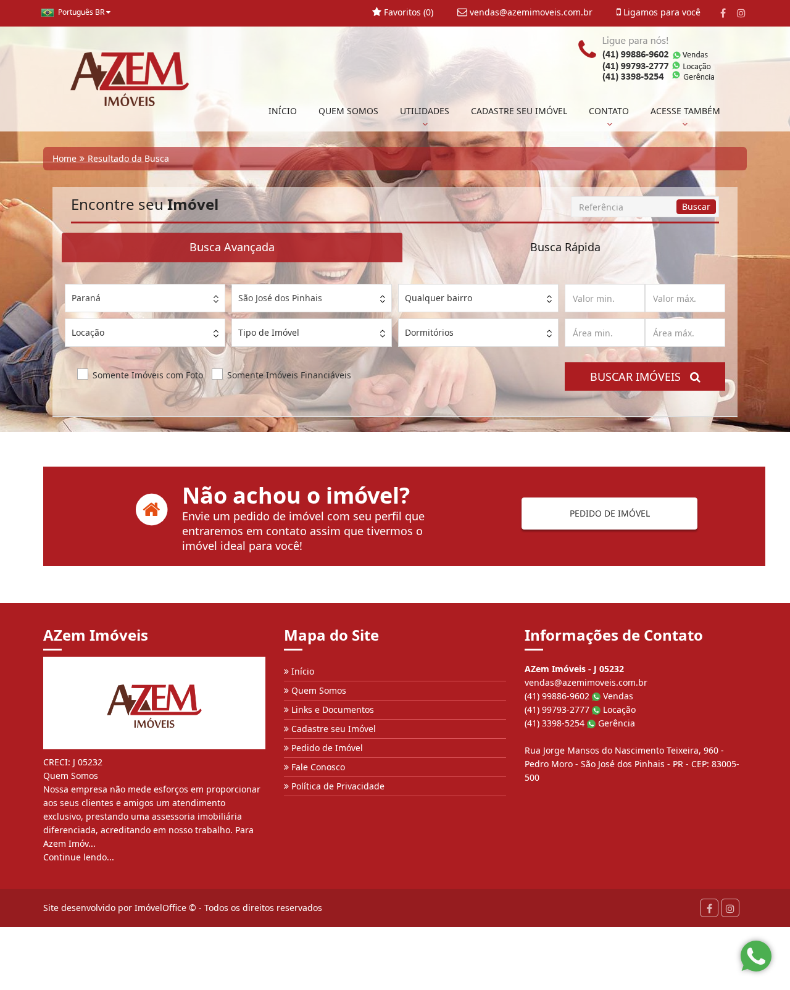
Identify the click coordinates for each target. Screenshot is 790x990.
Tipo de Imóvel (268, 332)
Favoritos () (407, 12)
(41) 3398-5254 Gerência (580, 723)
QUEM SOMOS (348, 111)
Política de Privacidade (337, 786)
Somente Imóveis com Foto (148, 375)
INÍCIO (282, 111)
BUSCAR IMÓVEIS (640, 376)
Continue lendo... (78, 857)
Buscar (696, 206)
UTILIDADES (424, 111)
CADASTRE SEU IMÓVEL (519, 111)
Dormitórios (429, 332)
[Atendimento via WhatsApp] (756, 956)
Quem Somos (317, 690)
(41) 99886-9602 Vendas (579, 696)
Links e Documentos (331, 709)
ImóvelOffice (160, 907)
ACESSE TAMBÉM (685, 111)
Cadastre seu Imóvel (332, 728)
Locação (88, 332)
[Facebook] (723, 13)
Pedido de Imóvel (326, 748)
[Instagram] (741, 13)
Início (301, 671)
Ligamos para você (661, 12)
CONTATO (609, 111)
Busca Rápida (565, 246)
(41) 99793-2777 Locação (580, 709)
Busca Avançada (232, 246)
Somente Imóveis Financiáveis (289, 375)
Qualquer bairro (438, 298)
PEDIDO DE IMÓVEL (610, 513)
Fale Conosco (317, 767)
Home (64, 158)
